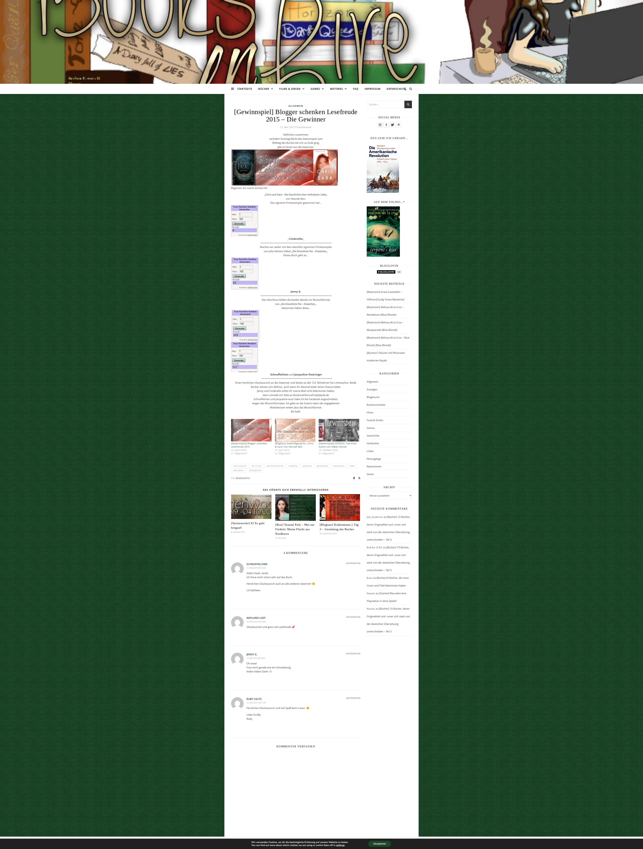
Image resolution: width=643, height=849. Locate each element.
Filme (370, 412)
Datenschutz (396, 88)
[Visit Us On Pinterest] (399, 125)
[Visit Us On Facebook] (386, 125)
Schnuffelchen (256, 564)
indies (352, 465)
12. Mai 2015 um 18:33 (256, 621)
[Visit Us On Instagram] (380, 125)
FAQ (356, 88)
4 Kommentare (304, 127)
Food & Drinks (375, 420)
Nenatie (371, 593)
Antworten (353, 563)
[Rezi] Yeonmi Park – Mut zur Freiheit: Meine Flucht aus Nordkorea (294, 529)
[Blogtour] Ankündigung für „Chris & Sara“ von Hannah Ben (294, 445)
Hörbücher (373, 443)
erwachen (293, 465)
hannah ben (338, 465)
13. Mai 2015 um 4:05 (255, 658)
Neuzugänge (374, 458)
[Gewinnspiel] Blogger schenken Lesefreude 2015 (249, 445)
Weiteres (336, 88)
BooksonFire (243, 478)
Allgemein (296, 106)
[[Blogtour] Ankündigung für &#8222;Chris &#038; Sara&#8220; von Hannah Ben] (295, 430)
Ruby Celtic (254, 699)
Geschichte (373, 435)
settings (340, 845)
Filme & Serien (290, 88)
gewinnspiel (322, 465)
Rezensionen (374, 466)
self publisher (255, 470)
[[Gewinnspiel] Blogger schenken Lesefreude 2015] (251, 430)
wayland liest (256, 617)
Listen (370, 451)
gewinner (307, 465)
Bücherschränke (376, 404)
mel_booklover (375, 517)
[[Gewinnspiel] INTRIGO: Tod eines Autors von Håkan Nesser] (339, 430)
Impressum (373, 88)
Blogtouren (373, 397)
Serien (370, 474)
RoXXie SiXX (374, 547)
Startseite (244, 88)
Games (315, 88)
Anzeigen (372, 389)
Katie (370, 578)
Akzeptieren (379, 843)
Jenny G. (251, 654)
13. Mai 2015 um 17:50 (256, 702)
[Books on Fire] (321, 39)
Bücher (263, 88)
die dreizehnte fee (275, 465)
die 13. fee (256, 465)
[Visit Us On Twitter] (392, 125)
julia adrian (238, 470)
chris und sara (239, 465)
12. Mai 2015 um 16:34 (256, 568)
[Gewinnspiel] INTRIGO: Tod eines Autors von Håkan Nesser (338, 445)
